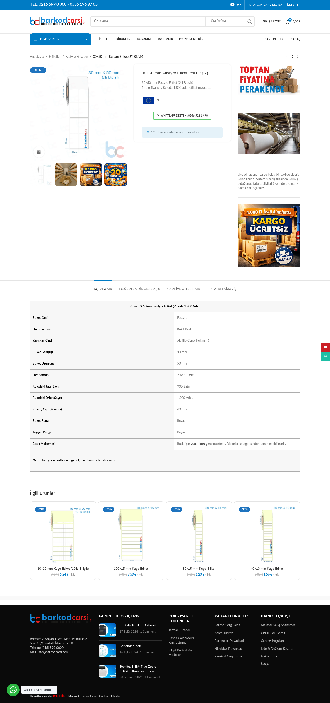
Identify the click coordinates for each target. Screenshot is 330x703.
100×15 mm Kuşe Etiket (131, 568)
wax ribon (198, 444)
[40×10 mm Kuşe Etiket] (267, 534)
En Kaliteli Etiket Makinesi (138, 625)
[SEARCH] (249, 21)
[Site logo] (58, 21)
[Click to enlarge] (39, 152)
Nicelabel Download (229, 648)
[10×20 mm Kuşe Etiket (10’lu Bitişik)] (63, 534)
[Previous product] (286, 57)
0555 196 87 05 (84, 4)
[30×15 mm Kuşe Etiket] (199, 534)
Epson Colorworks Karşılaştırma (181, 640)
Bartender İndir (130, 646)
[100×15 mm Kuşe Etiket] (131, 534)
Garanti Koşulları (272, 641)
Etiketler (55, 56)
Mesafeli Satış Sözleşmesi (278, 625)
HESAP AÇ (293, 39)
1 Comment (148, 631)
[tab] (103, 287)
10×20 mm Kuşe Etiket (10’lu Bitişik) (63, 568)
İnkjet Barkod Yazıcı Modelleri (182, 653)
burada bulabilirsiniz (101, 460)
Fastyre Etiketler (77, 56)
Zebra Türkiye (224, 633)
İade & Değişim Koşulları (277, 648)
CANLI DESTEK (274, 39)
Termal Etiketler (179, 630)
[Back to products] (292, 57)
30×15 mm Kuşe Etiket (199, 568)
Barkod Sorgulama (227, 625)
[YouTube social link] (232, 4)
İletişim (265, 664)
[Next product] (297, 57)
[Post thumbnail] (107, 630)
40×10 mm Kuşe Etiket (267, 568)
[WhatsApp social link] (239, 4)
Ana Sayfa (37, 56)
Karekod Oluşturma (228, 656)
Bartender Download (229, 641)
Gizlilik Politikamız (273, 633)
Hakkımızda (269, 656)
